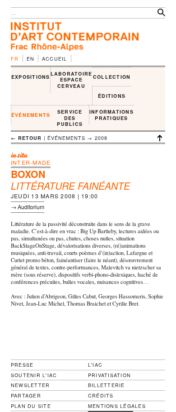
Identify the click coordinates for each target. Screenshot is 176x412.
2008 (101, 137)
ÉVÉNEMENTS (30, 114)
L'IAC (95, 364)
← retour (26, 137)
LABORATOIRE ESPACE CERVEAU (72, 79)
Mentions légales (117, 406)
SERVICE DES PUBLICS (70, 117)
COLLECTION (111, 76)
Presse (22, 364)
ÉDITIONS (111, 95)
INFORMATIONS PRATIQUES (111, 114)
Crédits (101, 396)
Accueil (54, 58)
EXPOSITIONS (30, 76)
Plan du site (31, 406)
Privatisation (109, 375)
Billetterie (106, 385)
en (31, 58)
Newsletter (30, 385)
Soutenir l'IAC (34, 375)
